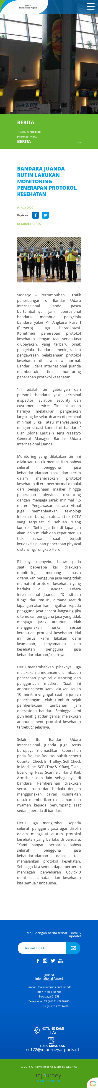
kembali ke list (30, 224)
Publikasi (29, 131)
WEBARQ (71, 1067)
